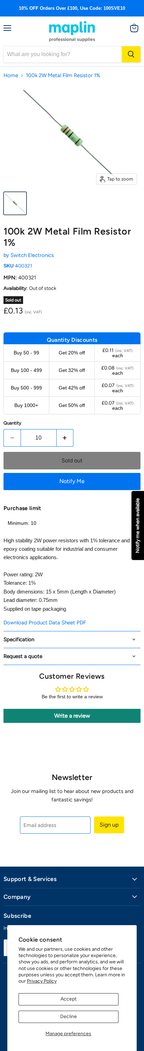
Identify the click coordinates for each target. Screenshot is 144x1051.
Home (10, 76)
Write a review (72, 715)
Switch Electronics (32, 255)
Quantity (12, 423)
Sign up (109, 824)
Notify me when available (138, 525)
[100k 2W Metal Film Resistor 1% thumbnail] (15, 203)
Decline (68, 1016)
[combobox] (62, 54)
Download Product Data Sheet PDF (44, 622)
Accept (68, 999)
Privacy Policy (42, 981)
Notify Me (72, 481)
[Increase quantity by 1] (65, 438)
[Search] (131, 54)
